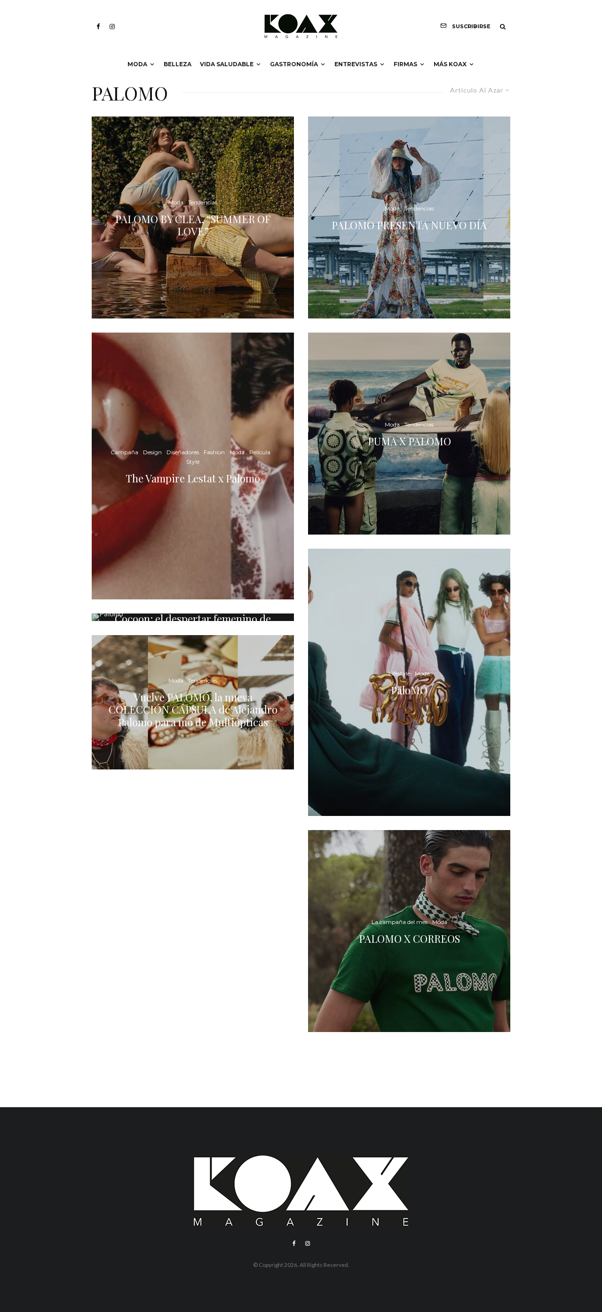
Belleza (177, 64)
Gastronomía (294, 64)
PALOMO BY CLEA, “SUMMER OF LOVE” (193, 224)
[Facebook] (98, 26)
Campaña (124, 452)
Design (152, 452)
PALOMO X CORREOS (409, 938)
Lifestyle (399, 672)
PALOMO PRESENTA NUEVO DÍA (409, 225)
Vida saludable (226, 64)
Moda (137, 64)
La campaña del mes (400, 921)
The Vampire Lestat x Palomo (193, 478)
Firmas (405, 64)
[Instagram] (112, 26)
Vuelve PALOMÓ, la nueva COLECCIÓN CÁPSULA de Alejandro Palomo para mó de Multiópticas (193, 709)
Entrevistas (355, 64)
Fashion (214, 452)
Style (192, 461)
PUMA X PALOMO (409, 441)
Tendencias (202, 202)
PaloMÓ (409, 689)
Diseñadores (182, 452)
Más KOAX (450, 64)
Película (259, 452)
